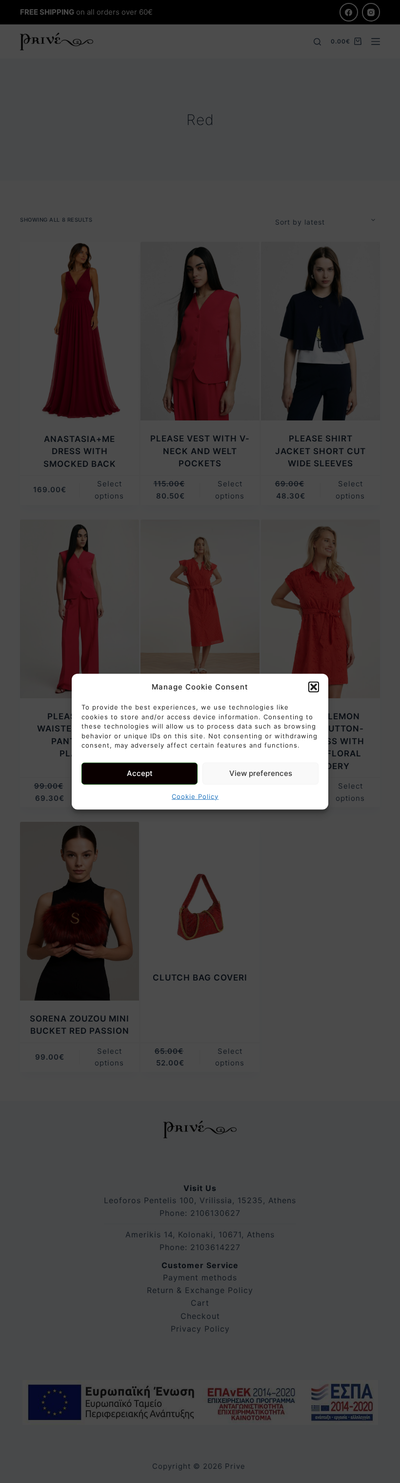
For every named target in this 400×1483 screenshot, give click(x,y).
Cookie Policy (195, 796)
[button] (314, 687)
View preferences (260, 773)
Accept (140, 773)
